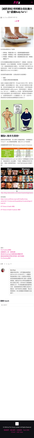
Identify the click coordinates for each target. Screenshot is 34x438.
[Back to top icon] (17, 423)
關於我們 (12, 430)
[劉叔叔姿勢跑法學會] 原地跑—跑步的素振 (12, 256)
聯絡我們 (6, 430)
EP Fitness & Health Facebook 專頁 (10, 209)
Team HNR (26, 430)
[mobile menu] (32, 2)
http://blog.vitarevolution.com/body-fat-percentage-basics (17, 193)
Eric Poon (5, 17)
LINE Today (20, 432)
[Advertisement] (17, 229)
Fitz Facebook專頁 (6, 250)
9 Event (13, 432)
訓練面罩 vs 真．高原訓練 (8, 252)
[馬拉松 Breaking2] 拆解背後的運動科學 (12, 254)
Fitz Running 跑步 (6, 258)
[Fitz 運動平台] (17, 2)
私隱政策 (19, 430)
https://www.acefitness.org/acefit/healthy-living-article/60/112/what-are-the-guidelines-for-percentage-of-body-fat (16, 201)
